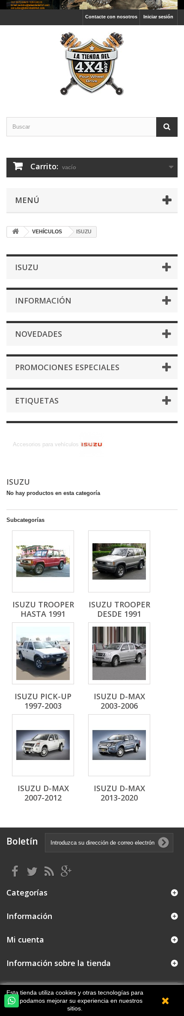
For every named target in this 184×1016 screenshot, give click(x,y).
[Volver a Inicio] (15, 232)
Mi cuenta (25, 939)
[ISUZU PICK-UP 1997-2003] (43, 653)
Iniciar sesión (158, 16)
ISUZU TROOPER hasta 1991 (43, 609)
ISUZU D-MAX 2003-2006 (119, 701)
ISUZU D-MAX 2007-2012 (43, 793)
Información (43, 300)
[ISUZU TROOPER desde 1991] (119, 561)
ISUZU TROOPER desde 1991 (119, 609)
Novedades (38, 334)
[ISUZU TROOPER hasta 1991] (43, 561)
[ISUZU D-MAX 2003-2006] (119, 653)
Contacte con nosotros (111, 16)
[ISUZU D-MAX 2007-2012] (43, 745)
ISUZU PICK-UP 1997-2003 (43, 701)
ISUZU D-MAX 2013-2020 (119, 793)
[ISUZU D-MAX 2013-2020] (119, 745)
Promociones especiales (67, 367)
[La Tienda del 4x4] (92, 64)
